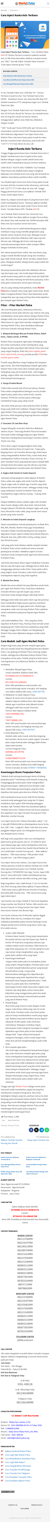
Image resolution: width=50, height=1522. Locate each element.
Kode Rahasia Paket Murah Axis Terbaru (17, 76)
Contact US (12, 1505)
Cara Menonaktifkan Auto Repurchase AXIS (18, 80)
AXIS (3, 55)
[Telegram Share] (41, 1130)
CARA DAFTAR (38, 691)
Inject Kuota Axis (13, 1120)
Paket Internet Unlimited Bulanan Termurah (36, 1158)
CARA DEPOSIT (28, 729)
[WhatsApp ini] (47, 1130)
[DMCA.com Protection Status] (8, 1491)
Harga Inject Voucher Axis (38, 1138)
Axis (3, 1120)
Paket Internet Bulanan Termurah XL (10, 1158)
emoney (20, 354)
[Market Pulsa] (25, 3)
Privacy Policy (36, 1505)
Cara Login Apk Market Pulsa (17, 1454)
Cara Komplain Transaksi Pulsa (18, 1477)
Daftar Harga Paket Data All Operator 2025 (11, 1173)
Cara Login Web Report (15, 1462)
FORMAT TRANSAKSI (37, 767)
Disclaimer (25, 1509)
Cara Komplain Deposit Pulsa (17, 1480)
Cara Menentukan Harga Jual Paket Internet (37, 1173)
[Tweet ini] (36, 1130)
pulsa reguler (34, 351)
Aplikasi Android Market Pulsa (18, 1451)
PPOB (41, 354)
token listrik (11, 354)
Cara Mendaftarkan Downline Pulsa (20, 1458)
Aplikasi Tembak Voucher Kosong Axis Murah (11, 1140)
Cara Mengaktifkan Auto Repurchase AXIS (18, 84)
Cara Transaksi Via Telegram (17, 1473)
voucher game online (10, 357)
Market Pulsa (21, 1086)
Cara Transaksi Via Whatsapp (17, 1469)
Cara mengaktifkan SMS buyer (18, 1465)
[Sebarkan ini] (31, 1130)
